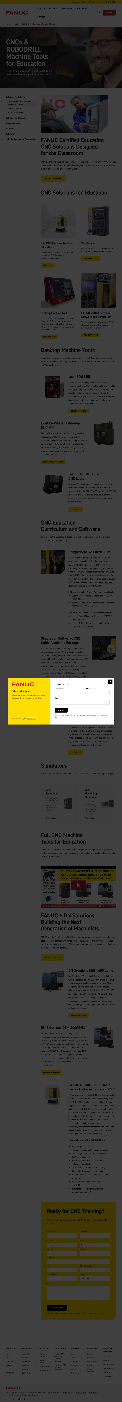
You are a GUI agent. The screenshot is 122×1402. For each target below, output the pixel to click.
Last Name (88, 689)
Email (57, 698)
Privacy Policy (90, 715)
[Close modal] (110, 682)
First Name (59, 689)
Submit (61, 710)
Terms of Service (103, 715)
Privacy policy (32, 719)
